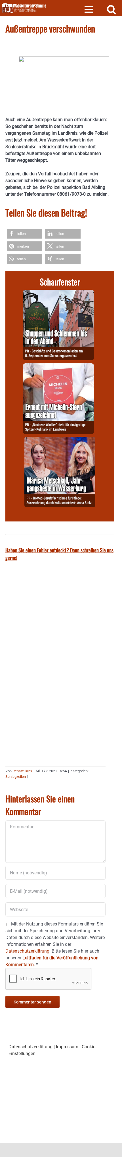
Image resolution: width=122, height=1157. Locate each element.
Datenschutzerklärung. (28, 951)
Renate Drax (22, 771)
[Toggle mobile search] (111, 9)
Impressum (67, 1046)
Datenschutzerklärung (30, 1046)
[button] (24, 234)
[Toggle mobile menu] (89, 9)
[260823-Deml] (58, 293)
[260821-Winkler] (58, 366)
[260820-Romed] (59, 440)
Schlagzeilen (15, 776)
